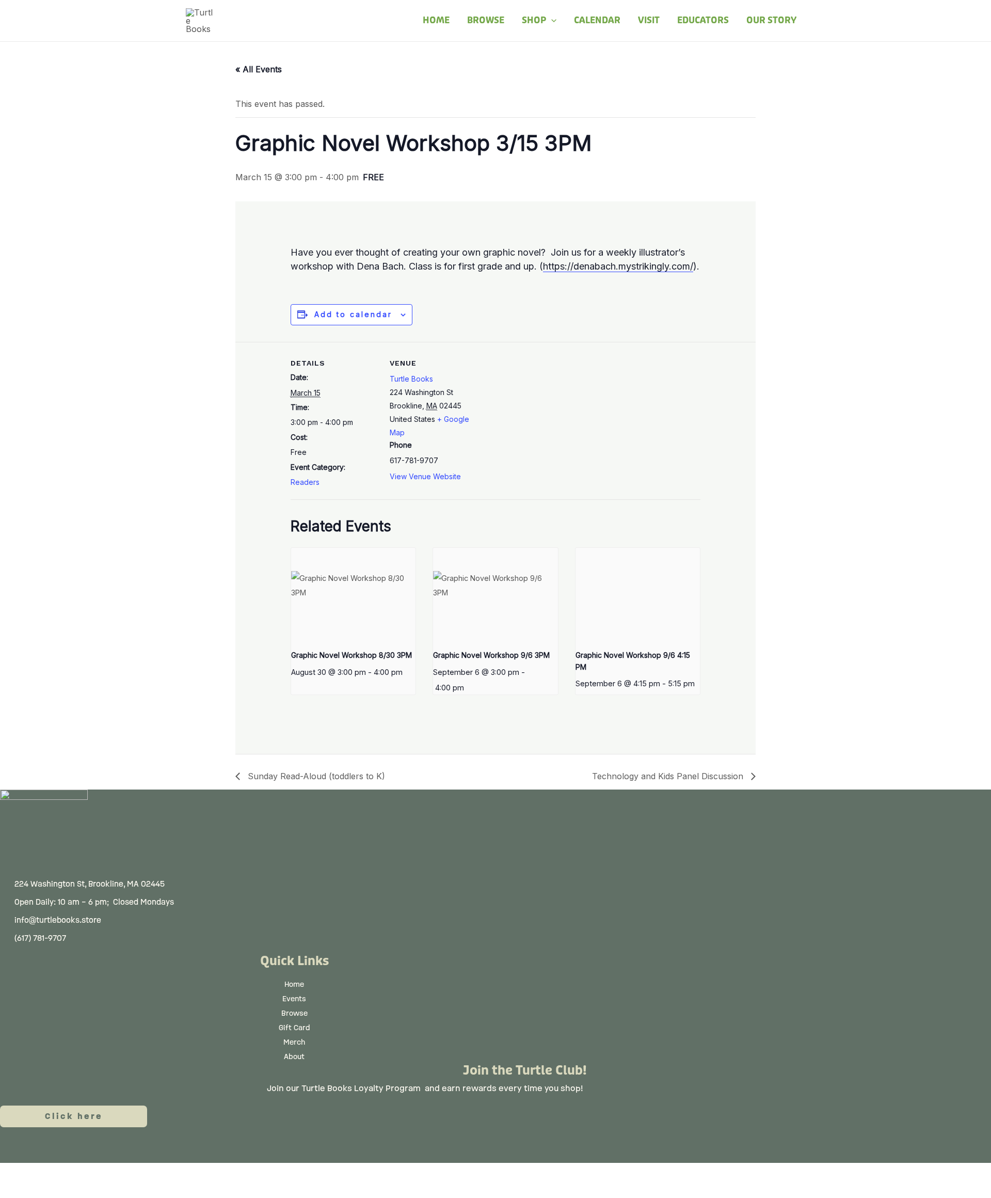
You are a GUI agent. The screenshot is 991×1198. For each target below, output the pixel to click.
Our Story (771, 20)
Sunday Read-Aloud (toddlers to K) (315, 776)
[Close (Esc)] (152, 1172)
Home (436, 20)
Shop (534, 20)
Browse (485, 20)
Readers (305, 482)
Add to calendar (353, 314)
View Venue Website (425, 476)
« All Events (258, 69)
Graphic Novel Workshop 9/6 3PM (491, 655)
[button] (551, 21)
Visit (649, 20)
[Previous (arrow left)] (20, 1190)
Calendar (597, 20)
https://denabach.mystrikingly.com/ (618, 266)
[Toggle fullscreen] (64, 1172)
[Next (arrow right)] (64, 1190)
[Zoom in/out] (20, 1172)
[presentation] (353, 594)
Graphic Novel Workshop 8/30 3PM (351, 655)
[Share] (108, 1172)
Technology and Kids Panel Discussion (669, 776)
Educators (703, 20)
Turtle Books (411, 378)
